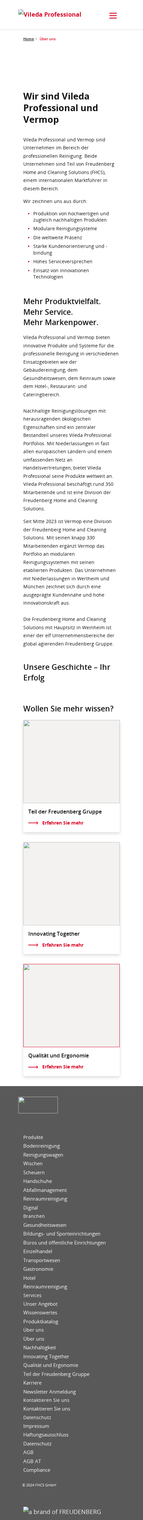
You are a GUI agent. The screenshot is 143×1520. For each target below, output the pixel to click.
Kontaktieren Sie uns (46, 1400)
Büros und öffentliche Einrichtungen (64, 1242)
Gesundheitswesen (45, 1225)
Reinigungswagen (43, 1155)
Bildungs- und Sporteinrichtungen (61, 1234)
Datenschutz (37, 1418)
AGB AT (32, 1461)
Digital (30, 1208)
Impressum (36, 1426)
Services (32, 1295)
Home (28, 38)
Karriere (32, 1383)
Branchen (34, 1216)
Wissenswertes (40, 1312)
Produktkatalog (40, 1321)
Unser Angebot (40, 1304)
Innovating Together (46, 1356)
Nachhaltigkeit (39, 1347)
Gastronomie (38, 1269)
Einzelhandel (37, 1251)
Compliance (36, 1470)
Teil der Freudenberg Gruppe (56, 1374)
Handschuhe (37, 1181)
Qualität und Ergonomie (50, 1365)
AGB (28, 1452)
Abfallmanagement (45, 1190)
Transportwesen (41, 1260)
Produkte (33, 1137)
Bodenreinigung (41, 1146)
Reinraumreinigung (45, 1199)
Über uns (33, 1330)
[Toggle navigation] (113, 15)
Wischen (33, 1163)
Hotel (29, 1278)
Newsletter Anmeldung (49, 1392)
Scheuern (34, 1172)
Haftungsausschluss (46, 1434)
